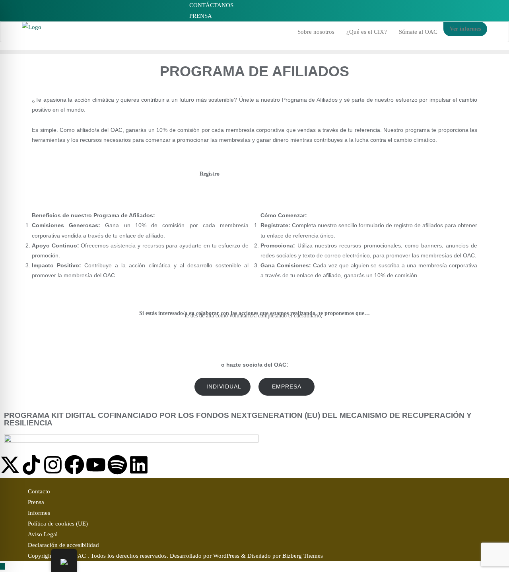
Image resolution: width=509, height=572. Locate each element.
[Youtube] (96, 465)
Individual (223, 386)
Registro (210, 174)
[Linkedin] (139, 465)
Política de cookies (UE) (58, 523)
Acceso (299, 174)
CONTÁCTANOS (210, 5)
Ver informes (465, 29)
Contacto (39, 491)
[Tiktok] (31, 465)
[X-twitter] (10, 465)
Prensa (36, 502)
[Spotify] (117, 465)
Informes (39, 513)
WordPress (226, 556)
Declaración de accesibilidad (63, 545)
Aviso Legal (43, 534)
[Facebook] (74, 465)
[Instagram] (53, 465)
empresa (286, 386)
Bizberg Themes (302, 556)
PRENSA (200, 16)
